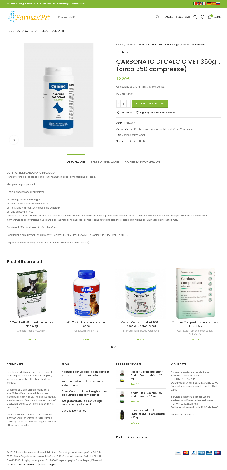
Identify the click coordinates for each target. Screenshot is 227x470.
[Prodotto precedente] (118, 52)
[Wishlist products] (202, 16)
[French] (204, 3)
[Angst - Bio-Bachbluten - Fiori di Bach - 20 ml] (122, 397)
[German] (209, 3)
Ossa (176, 129)
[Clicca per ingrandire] (13, 139)
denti (130, 44)
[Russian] (218, 3)
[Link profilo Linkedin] (214, 31)
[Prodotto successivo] (127, 52)
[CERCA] (158, 17)
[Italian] (195, 3)
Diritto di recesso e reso (133, 437)
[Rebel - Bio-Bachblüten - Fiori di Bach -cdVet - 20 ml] (122, 378)
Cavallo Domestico (73, 410)
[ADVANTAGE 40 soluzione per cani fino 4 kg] (32, 293)
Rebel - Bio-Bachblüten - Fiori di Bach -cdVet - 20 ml (147, 375)
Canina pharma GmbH (134, 134)
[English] (199, 3)
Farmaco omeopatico (201, 330)
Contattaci (80, 330)
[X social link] (204, 31)
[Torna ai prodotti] (123, 52)
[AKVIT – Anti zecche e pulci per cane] (86, 293)
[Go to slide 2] (115, 347)
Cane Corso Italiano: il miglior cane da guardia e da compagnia (84, 393)
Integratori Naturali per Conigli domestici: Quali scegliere (81, 402)
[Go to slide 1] (112, 347)
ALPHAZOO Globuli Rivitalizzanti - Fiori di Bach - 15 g (148, 414)
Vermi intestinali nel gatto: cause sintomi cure (82, 383)
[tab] (76, 159)
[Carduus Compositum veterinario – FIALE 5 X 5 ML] (195, 293)
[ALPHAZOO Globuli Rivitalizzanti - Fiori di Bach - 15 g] (122, 416)
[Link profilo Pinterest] (209, 31)
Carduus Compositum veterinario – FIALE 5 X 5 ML (195, 324)
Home (119, 44)
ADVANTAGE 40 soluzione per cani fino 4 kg (32, 324)
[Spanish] (213, 3)
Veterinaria (186, 129)
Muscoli (167, 129)
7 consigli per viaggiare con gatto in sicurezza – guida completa (85, 373)
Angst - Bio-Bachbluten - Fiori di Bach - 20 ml (147, 394)
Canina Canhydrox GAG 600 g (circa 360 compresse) (140, 324)
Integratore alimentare (149, 129)
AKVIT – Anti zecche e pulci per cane (86, 324)
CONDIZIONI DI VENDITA (22, 464)
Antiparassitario (25, 330)
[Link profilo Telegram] (218, 31)
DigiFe (52, 464)
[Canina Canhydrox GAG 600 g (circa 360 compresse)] (140, 293)
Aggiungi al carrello (150, 103)
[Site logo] (29, 16)
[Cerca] (195, 16)
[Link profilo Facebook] (200, 31)
